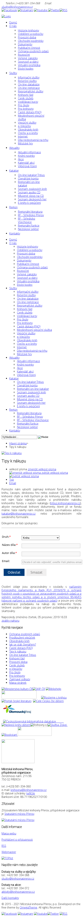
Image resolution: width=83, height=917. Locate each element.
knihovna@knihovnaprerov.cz (29, 790)
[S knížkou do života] (9, 735)
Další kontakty (10, 898)
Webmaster (9, 852)
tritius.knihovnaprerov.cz (65, 503)
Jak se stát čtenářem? (22, 644)
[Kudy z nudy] (19, 697)
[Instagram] (25, 10)
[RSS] (63, 10)
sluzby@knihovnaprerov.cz (17, 6)
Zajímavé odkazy (19, 679)
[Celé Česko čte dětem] (48, 701)
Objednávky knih (19, 641)
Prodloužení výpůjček (22, 637)
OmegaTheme (28, 907)
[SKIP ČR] (39, 689)
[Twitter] (54, 10)
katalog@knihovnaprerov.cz (19, 513)
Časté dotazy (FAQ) (21, 648)
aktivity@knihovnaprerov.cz (18, 891)
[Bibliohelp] (53, 689)
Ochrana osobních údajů (24, 634)
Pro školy (14, 672)
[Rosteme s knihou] (54, 697)
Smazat (36, 572)
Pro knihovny (17, 676)
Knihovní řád (17, 658)
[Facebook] (9, 10)
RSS (4, 846)
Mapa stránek (17, 682)
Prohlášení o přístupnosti (17, 839)
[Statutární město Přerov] (18, 820)
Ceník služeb (17, 665)
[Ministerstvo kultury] (17, 689)
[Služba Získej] (58, 725)
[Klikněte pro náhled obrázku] (12, 453)
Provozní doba (18, 662)
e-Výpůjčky (15, 669)
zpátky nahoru (10, 620)
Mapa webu (9, 833)
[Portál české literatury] (16, 701)
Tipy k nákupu (17, 651)
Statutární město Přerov (19, 814)
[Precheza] (35, 735)
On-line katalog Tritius (22, 655)
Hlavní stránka (18, 443)
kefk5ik (30, 793)
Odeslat (14, 572)
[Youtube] (41, 10)
